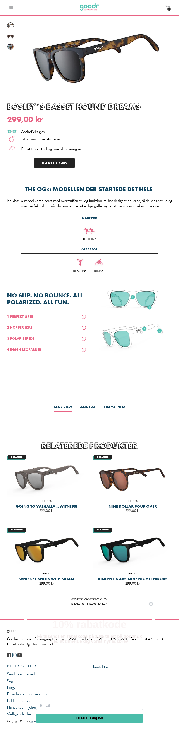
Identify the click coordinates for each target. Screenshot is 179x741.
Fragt (11, 687)
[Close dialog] (151, 604)
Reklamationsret (19, 701)
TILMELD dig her (89, 718)
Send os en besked (21, 674)
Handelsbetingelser (21, 707)
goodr (11, 630)
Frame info (114, 407)
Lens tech (88, 407)
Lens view (63, 407)
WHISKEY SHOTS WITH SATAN (46, 578)
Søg (10, 681)
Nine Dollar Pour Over (132, 506)
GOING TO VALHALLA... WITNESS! (46, 506)
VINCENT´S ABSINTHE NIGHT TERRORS (132, 578)
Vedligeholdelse (19, 714)
